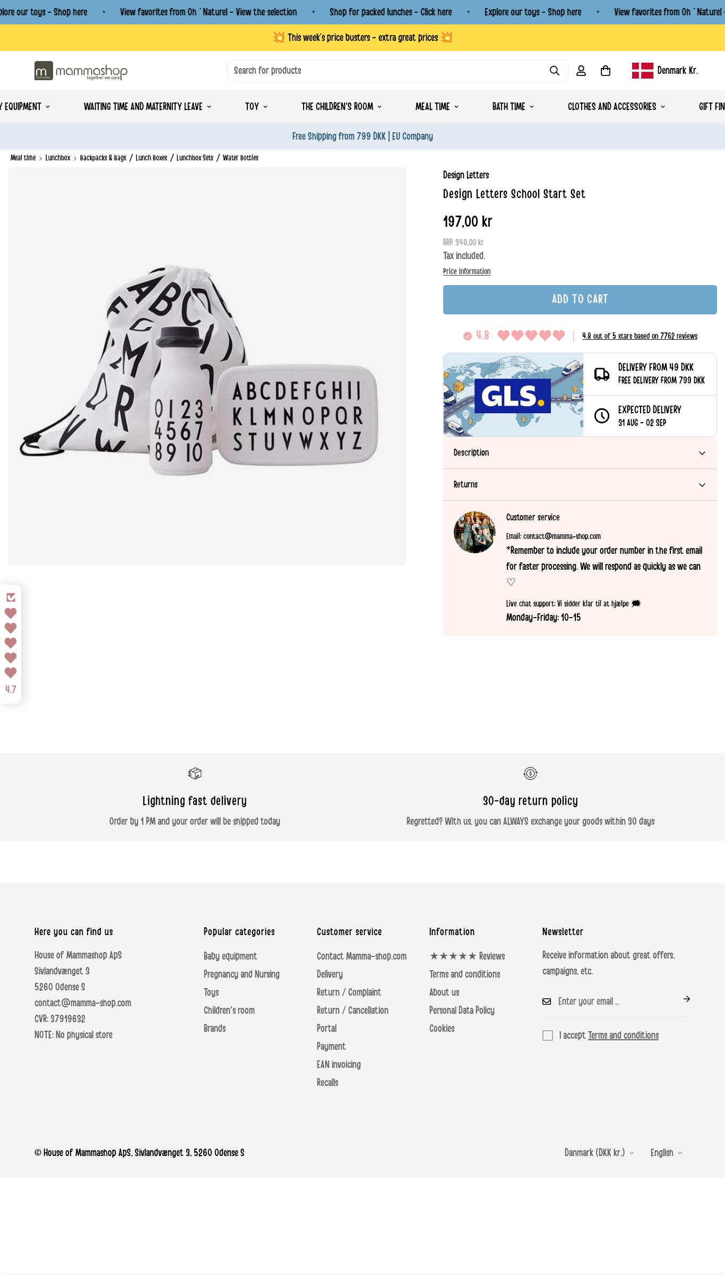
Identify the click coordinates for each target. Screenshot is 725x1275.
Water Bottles (240, 158)
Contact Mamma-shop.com (362, 956)
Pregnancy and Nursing (242, 974)
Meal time (433, 106)
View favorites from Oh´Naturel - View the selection (208, 12)
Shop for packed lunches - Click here (391, 12)
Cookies (441, 1028)
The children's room (337, 106)
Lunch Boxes (151, 158)
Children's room (229, 1010)
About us (444, 992)
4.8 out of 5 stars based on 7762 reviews (639, 336)
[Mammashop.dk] (80, 70)
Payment (331, 1046)
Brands (215, 1028)
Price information (466, 271)
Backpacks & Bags (103, 158)
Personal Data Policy (462, 1010)
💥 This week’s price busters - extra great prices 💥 (362, 37)
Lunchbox (58, 158)
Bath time (509, 106)
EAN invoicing (339, 1064)
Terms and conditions (464, 974)
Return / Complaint (349, 992)
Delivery (330, 974)
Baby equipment (230, 956)
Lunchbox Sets (195, 158)
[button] (605, 70)
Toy (252, 106)
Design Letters (466, 175)
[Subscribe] (678, 999)
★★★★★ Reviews (467, 956)
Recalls (327, 1082)
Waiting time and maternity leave (143, 106)
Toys (211, 992)
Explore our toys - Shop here (533, 12)
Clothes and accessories (612, 106)
